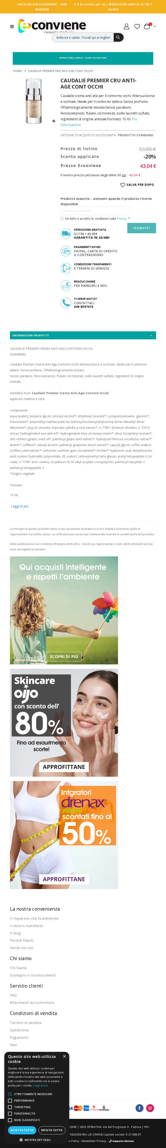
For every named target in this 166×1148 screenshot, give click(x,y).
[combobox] (83, 37)
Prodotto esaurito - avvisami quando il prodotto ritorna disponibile (106, 201)
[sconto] (64, 722)
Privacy (122, 218)
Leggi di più (19, 506)
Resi (13, 1044)
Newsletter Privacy (94, 1141)
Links (147, 17)
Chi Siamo (18, 967)
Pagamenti (19, 1037)
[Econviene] (52, 26)
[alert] (36, 1098)
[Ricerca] (119, 37)
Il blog (15, 933)
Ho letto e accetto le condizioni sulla (96, 218)
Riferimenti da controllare (32, 1002)
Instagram (150, 1108)
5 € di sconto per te (89, 4)
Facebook (140, 1108)
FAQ (13, 995)
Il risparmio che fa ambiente (34, 918)
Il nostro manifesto (26, 925)
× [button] (64, 1056)
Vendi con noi (21, 947)
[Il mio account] (127, 26)
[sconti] (64, 835)
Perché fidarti (21, 940)
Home (17, 71)
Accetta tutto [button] (22, 1130)
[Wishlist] (137, 26)
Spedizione (19, 1030)
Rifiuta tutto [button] (52, 1130)
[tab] (83, 335)
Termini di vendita (25, 1022)
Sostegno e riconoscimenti (33, 975)
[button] (54, 121)
